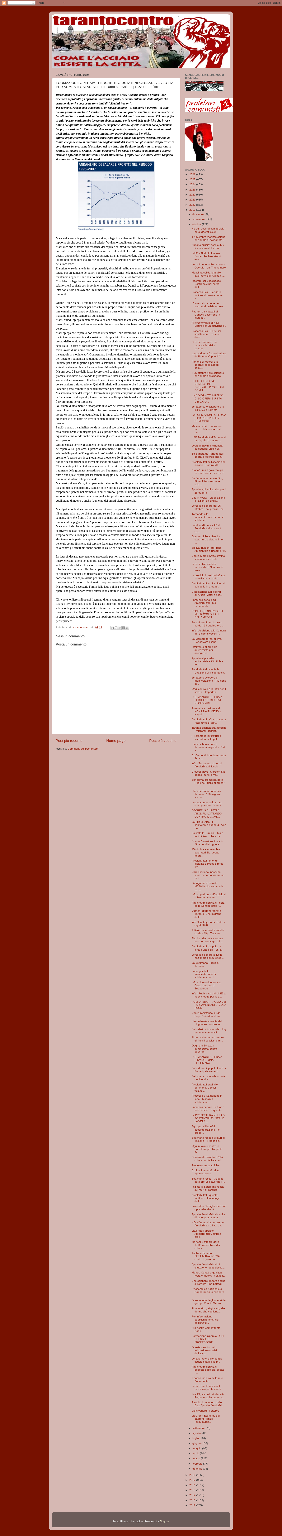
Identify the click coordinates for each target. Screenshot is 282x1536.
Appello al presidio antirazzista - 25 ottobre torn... (207, 661)
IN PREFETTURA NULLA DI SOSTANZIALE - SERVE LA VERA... (208, 1118)
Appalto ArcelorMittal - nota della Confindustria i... (208, 904)
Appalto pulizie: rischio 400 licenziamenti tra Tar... (208, 246)
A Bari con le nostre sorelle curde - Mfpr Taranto (208, 932)
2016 (192, 1485)
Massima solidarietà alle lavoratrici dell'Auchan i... (208, 274)
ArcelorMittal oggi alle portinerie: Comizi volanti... (205, 1087)
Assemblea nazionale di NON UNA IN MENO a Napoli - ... (206, 711)
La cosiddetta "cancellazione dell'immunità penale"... (209, 355)
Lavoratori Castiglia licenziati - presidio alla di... (209, 1208)
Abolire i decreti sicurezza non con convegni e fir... (207, 940)
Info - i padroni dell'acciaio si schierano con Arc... (209, 896)
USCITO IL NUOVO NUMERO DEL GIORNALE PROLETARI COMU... (208, 386)
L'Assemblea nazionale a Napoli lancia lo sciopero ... (208, 1292)
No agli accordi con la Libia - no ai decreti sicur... (209, 230)
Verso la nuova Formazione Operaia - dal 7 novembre (209, 266)
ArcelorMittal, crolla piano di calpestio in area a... (208, 585)
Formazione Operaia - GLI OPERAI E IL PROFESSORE (208, 1339)
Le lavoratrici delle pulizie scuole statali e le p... (207, 1360)
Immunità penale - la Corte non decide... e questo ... (208, 1109)
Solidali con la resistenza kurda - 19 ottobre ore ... (208, 624)
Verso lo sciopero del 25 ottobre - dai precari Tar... (208, 507)
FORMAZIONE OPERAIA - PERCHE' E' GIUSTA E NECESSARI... (208, 700)
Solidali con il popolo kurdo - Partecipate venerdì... (209, 1070)
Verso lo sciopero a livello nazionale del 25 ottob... (208, 956)
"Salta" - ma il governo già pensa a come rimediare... (209, 472)
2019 (192, 209)
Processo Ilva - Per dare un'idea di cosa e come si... (207, 295)
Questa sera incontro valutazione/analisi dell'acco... (204, 1350)
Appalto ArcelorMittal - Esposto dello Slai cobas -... (208, 1369)
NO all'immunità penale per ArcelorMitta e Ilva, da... (208, 1224)
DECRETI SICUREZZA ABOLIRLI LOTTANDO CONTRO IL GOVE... (207, 813)
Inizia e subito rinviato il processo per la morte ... (208, 1388)
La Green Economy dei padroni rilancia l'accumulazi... (206, 1418)
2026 (192, 174)
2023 (192, 189)
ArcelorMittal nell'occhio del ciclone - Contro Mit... (208, 463)
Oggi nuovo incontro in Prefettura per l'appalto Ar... (207, 1149)
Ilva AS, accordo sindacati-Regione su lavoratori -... (208, 1396)
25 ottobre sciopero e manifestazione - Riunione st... (209, 680)
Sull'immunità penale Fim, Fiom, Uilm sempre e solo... (207, 481)
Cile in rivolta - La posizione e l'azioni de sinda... (208, 499)
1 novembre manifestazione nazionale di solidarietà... (208, 238)
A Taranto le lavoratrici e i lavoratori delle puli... (207, 737)
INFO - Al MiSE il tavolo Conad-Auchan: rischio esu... (207, 256)
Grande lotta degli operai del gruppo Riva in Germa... (209, 1302)
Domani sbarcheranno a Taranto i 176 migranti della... (206, 913)
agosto (196, 1433)
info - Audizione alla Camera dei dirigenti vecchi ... (209, 632)
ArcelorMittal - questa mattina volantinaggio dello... (206, 1198)
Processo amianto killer (206, 1165)
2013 (192, 1500)
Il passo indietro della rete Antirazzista (207, 1380)
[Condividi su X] (120, 628)
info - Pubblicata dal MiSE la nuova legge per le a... (209, 995)
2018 (192, 1475)
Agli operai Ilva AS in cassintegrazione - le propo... (206, 1129)
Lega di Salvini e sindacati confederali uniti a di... (207, 447)
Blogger (164, 1521)
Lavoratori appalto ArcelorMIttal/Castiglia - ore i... (207, 1233)
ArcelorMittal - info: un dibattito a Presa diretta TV (207, 863)
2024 (192, 184)
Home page (116, 741)
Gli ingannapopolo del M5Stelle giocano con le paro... (207, 886)
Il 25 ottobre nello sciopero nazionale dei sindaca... (208, 374)
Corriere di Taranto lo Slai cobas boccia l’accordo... (208, 1159)
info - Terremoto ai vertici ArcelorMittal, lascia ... (207, 765)
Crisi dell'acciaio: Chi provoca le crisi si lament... (204, 345)
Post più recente (69, 741)
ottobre (197, 224)
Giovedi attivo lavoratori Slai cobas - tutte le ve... (208, 773)
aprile (196, 1453)
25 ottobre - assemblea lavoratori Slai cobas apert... (206, 852)
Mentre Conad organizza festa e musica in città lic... (209, 1274)
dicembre (198, 214)
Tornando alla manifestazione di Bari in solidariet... (208, 517)
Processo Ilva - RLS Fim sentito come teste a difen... (206, 334)
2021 (192, 199)
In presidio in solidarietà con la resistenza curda (209, 577)
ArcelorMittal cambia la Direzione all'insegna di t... (209, 671)
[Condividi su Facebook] (123, 628)
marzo (196, 1458)
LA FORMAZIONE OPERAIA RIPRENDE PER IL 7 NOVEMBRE (209, 418)
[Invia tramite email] (112, 628)
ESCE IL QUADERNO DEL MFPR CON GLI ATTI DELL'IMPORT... (207, 614)
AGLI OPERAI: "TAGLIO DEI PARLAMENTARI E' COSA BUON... (209, 1004)
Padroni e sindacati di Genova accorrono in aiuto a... (206, 314)
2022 (192, 194)
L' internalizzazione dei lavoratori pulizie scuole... (208, 305)
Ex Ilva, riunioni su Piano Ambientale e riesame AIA (209, 549)
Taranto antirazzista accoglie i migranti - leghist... (209, 729)
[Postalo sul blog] (116, 628)
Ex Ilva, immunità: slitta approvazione (205, 1172)
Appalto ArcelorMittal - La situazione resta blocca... (208, 1266)
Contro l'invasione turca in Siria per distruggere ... (207, 843)
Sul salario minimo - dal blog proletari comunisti (209, 1031)
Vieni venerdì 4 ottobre (205, 1410)
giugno (196, 1443)
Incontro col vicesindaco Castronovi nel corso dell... (206, 283)
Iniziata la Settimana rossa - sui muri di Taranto (208, 1188)
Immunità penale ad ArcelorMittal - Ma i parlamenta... (204, 602)
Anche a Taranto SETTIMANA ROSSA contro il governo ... (205, 1256)
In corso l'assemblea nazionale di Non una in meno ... (207, 567)
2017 (192, 1480)
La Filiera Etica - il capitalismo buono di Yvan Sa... (209, 824)
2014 (192, 1495)
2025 (192, 179)
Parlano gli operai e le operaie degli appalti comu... (205, 364)
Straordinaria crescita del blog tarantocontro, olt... (207, 1023)
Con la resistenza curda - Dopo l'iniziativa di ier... (207, 1014)
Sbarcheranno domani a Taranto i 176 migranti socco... (206, 794)
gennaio (197, 1468)
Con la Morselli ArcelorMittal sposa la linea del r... (208, 557)
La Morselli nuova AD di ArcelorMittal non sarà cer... (206, 528)
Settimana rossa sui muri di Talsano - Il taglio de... (208, 1139)
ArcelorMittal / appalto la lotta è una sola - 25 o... (207, 948)
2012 (192, 1505)
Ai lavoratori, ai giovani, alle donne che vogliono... (208, 1310)
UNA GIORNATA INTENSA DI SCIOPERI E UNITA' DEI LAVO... (207, 398)
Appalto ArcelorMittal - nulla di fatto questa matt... (208, 1216)
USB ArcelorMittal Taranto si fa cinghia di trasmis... (209, 439)
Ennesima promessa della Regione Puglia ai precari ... (208, 782)
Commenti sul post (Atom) (83, 748)
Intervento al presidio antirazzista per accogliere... (204, 649)
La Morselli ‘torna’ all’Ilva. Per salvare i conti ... (207, 640)
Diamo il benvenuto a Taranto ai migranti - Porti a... (208, 747)
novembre (198, 219)
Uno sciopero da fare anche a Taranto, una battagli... (208, 1282)
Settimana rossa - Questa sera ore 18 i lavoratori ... (208, 1180)
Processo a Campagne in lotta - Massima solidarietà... (207, 1098)
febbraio (197, 1463)
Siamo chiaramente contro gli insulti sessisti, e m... (208, 1039)
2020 (192, 204)
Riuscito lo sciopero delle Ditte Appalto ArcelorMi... (208, 1404)
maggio (197, 1448)
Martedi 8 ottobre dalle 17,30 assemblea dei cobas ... (206, 1244)
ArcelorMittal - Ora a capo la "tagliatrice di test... (209, 721)
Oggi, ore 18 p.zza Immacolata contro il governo (205, 1048)
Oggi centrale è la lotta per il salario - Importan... (209, 690)
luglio (196, 1438)
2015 (192, 1490)
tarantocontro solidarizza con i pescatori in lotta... (207, 804)
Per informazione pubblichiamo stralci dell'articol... (205, 1319)
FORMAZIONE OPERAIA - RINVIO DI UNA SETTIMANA (208, 1060)
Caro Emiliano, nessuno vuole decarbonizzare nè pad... (208, 875)
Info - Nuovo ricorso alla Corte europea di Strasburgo (206, 985)
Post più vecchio (162, 741)
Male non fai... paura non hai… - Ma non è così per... (207, 429)
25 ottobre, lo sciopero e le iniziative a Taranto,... (208, 408)
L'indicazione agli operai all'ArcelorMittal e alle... (207, 593)
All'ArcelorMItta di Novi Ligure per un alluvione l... (209, 324)
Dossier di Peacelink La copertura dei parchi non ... (208, 539)
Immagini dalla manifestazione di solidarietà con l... (204, 974)
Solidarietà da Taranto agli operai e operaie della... (207, 455)
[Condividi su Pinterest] (127, 628)
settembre (198, 1428)
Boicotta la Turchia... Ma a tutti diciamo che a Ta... (207, 835)
